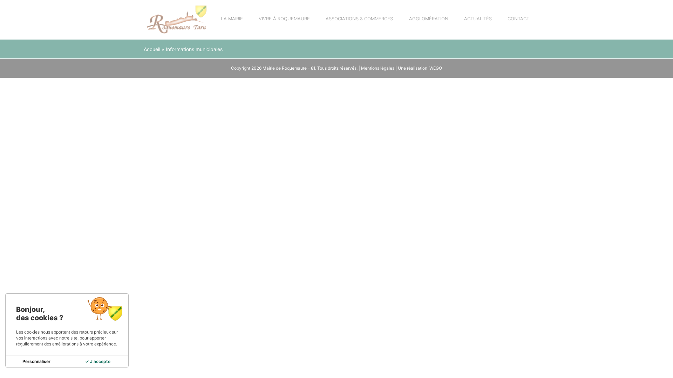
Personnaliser (36, 361)
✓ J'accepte (97, 361)
